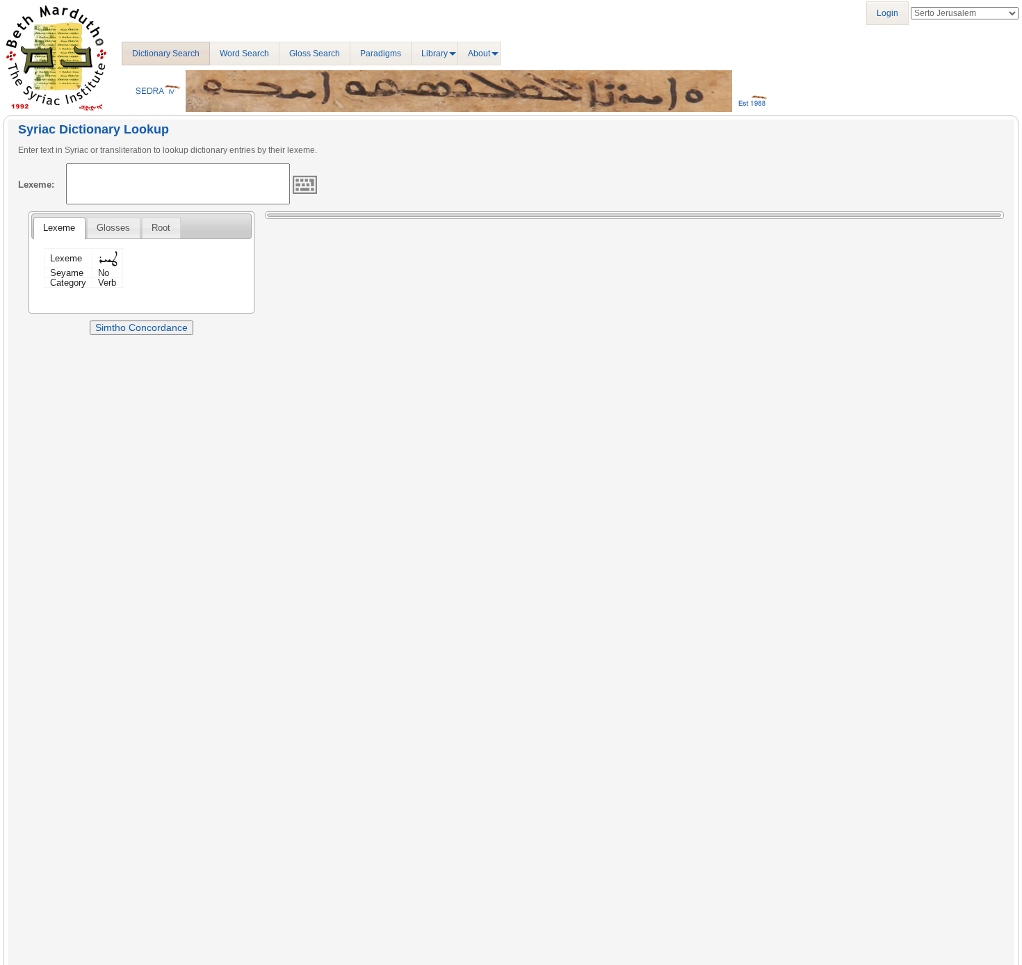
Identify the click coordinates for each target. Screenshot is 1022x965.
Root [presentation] (161, 227)
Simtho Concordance (141, 327)
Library (434, 53)
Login (887, 13)
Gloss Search (314, 53)
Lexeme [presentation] (59, 227)
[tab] (59, 228)
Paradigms (380, 53)
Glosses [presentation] (113, 227)
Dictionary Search (166, 53)
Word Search (244, 53)
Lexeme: (36, 184)
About (479, 53)
